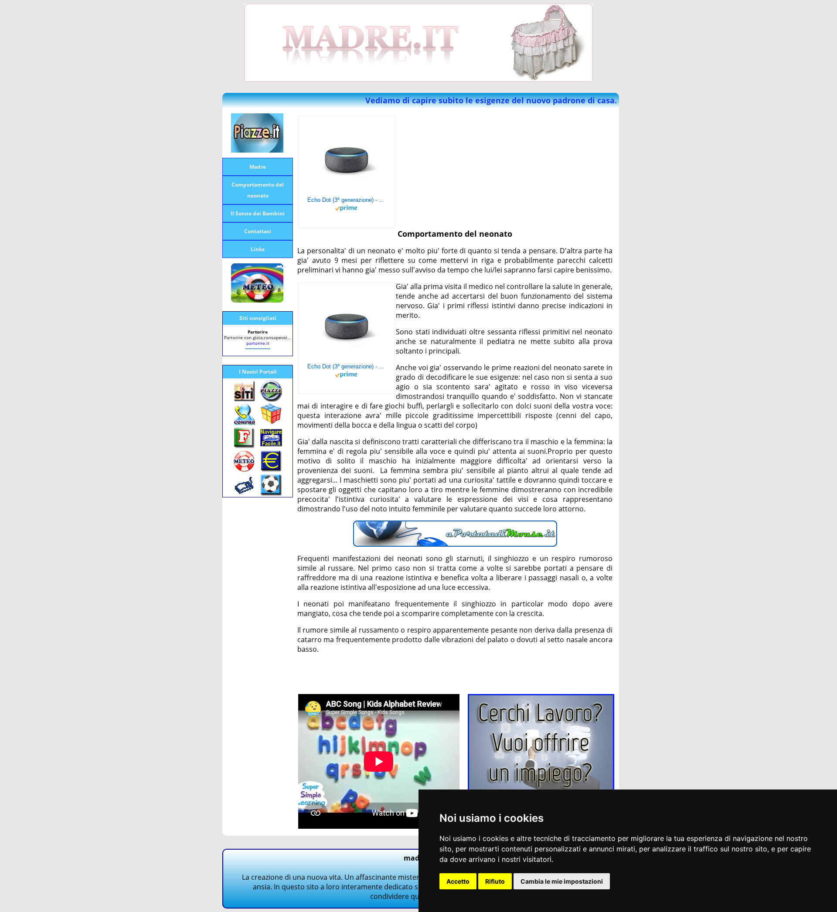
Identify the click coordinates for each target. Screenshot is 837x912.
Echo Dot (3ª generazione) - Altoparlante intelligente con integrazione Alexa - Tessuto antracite (346, 200)
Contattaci (257, 231)
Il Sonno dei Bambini (258, 213)
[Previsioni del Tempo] (257, 300)
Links (258, 249)
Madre (257, 166)
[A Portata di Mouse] (455, 544)
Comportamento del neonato (257, 190)
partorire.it (257, 343)
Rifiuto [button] (495, 881)
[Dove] (257, 150)
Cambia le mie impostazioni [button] (562, 881)
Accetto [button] (458, 881)
